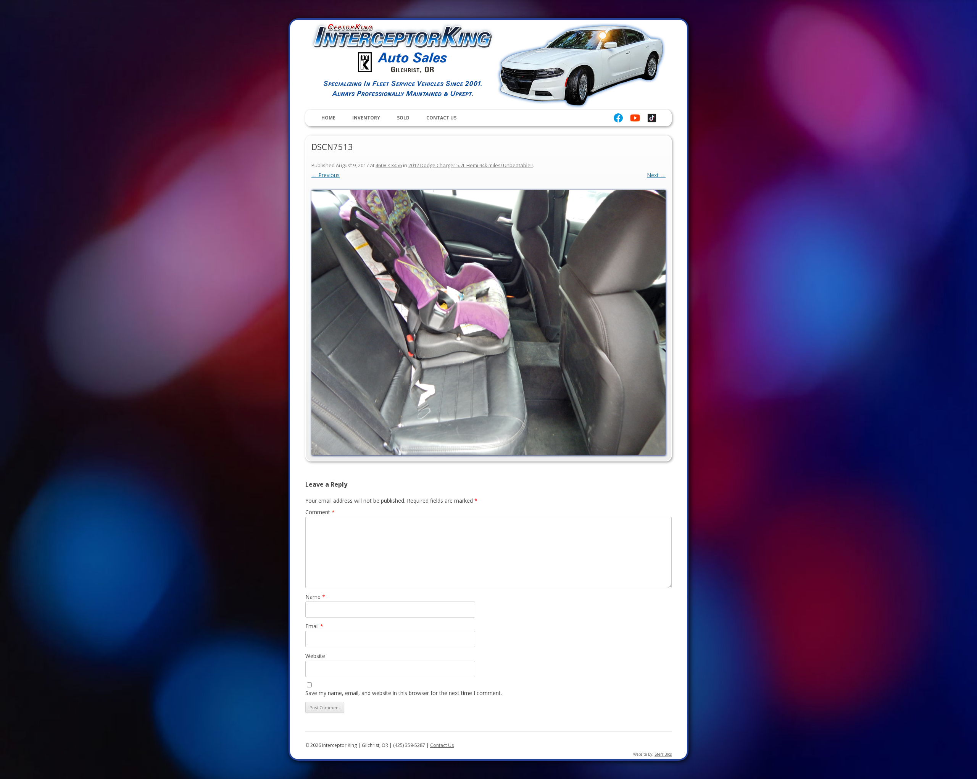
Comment (320, 512)
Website (315, 656)
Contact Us (441, 118)
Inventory (366, 118)
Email (314, 626)
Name (315, 596)
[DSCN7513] (488, 322)
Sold (403, 118)
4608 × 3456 (389, 165)
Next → (656, 175)
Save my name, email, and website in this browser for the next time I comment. (403, 693)
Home (328, 118)
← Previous (325, 175)
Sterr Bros (663, 754)
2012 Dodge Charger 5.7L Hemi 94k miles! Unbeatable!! (470, 165)
